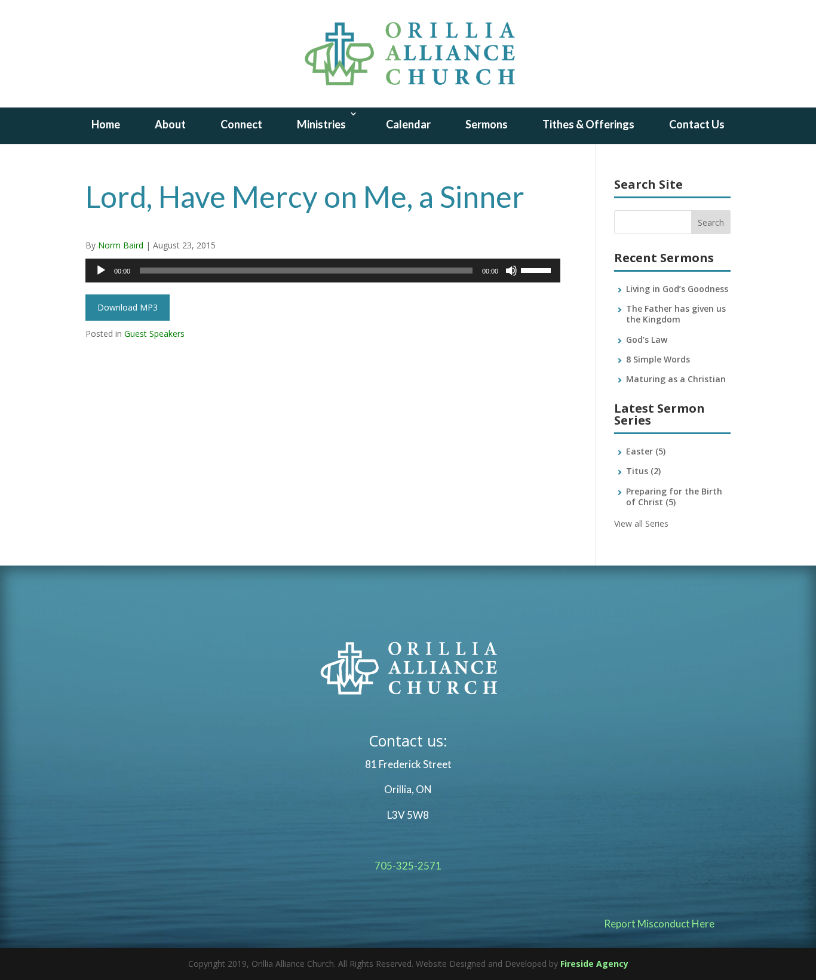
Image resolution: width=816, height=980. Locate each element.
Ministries (321, 124)
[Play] (101, 271)
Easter (645, 451)
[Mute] (511, 271)
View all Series (641, 523)
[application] (322, 270)
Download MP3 (127, 307)
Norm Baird (120, 245)
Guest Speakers (154, 333)
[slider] (537, 269)
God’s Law (646, 339)
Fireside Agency (594, 963)
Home (105, 124)
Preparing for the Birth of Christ (674, 497)
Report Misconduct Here (659, 923)
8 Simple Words (658, 359)
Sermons (486, 124)
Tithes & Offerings (588, 124)
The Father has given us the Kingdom (676, 314)
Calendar (408, 124)
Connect (241, 124)
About (170, 124)
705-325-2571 (408, 865)
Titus (643, 471)
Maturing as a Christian (676, 379)
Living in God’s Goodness (677, 288)
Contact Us (697, 124)
